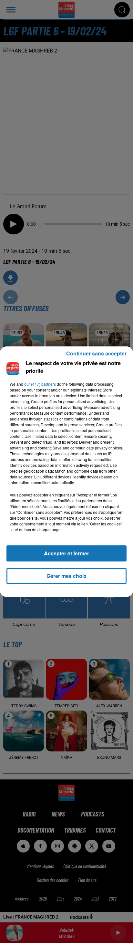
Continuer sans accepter (96, 353)
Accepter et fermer (66, 553)
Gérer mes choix (66, 576)
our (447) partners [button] (40, 384)
